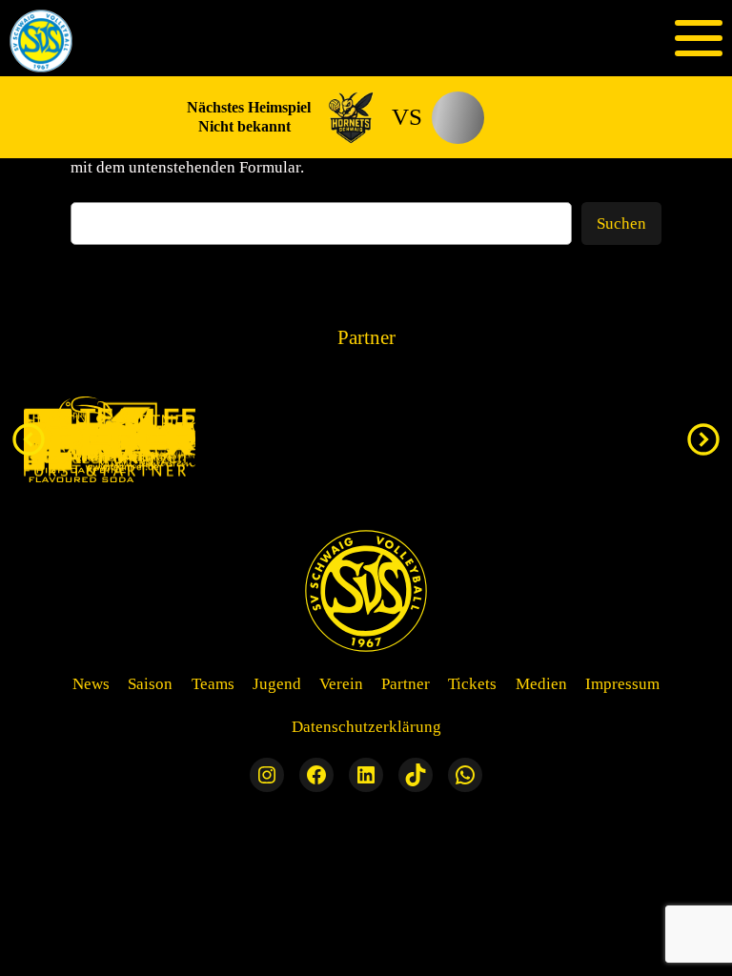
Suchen (621, 223)
